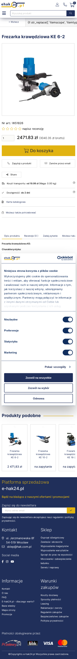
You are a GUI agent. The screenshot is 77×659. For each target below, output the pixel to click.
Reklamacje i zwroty (51, 608)
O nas (5, 593)
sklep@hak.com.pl (19, 546)
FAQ (4, 597)
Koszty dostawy (49, 595)
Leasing (45, 603)
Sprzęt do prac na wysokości (56, 554)
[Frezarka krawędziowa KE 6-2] (38, 79)
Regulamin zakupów (51, 612)
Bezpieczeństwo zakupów (55, 616)
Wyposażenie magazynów (55, 546)
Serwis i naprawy (50, 567)
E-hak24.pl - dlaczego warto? (18, 601)
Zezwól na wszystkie (38, 377)
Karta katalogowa (15, 202)
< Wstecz (14, 22)
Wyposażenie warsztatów (54, 550)
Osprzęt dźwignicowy (52, 537)
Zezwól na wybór (38, 388)
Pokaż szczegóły (55, 366)
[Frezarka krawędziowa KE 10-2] (43, 439)
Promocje (7, 614)
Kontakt (6, 588)
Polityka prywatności (52, 620)
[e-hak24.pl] (13, 4)
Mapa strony (8, 610)
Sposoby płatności (51, 599)
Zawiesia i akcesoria (51, 542)
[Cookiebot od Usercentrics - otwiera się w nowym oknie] (57, 258)
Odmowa (38, 398)
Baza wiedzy (8, 605)
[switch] (68, 330)
